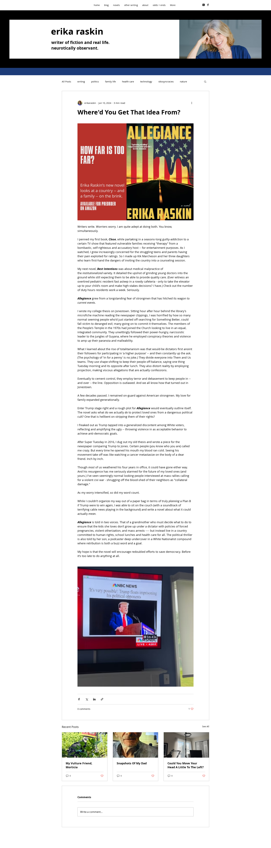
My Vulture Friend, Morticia (79, 765)
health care (128, 81)
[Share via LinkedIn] (94, 699)
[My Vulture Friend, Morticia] (84, 745)
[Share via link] (102, 699)
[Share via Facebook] (78, 699)
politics (95, 81)
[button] (131, 5)
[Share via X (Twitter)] (86, 699)
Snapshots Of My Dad (132, 763)
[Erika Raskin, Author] (208, 4)
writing (81, 81)
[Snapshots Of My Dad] (135, 745)
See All (205, 726)
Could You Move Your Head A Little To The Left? (185, 765)
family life (110, 81)
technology (146, 81)
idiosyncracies (166, 81)
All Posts (66, 81)
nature (183, 81)
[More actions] (192, 103)
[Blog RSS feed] (203, 5)
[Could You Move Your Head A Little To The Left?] (186, 745)
